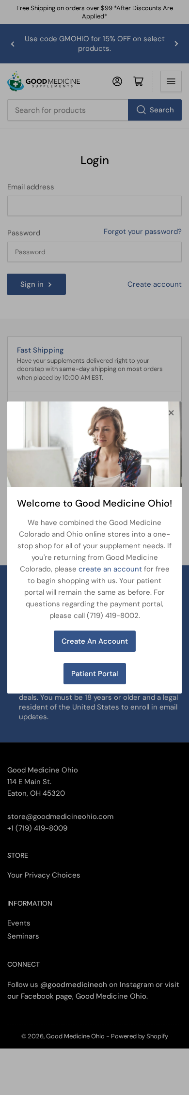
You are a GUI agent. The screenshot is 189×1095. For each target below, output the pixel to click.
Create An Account (95, 641)
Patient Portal (94, 674)
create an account (110, 569)
